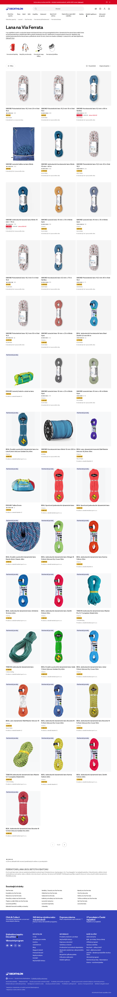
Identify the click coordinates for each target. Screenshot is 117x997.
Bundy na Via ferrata (84, 890)
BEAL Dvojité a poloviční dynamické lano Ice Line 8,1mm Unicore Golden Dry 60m (22, 450)
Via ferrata (58, 872)
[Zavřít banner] (109, 2)
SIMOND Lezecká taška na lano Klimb (19, 164)
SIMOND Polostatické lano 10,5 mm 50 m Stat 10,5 (22, 334)
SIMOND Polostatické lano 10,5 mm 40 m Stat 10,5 (93, 279)
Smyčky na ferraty (25, 54)
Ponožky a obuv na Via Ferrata (16, 898)
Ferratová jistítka (52, 54)
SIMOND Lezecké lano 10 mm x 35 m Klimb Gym (56, 221)
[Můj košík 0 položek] (109, 9)
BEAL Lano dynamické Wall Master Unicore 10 (22, 721)
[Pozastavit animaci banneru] (106, 2)
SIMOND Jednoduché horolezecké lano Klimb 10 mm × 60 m (57, 165)
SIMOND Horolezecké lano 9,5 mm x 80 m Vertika (92, 110)
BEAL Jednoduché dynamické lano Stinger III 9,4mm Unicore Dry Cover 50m (57, 558)
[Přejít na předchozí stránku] (52, 845)
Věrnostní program (102, 15)
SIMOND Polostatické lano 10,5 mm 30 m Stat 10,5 (93, 165)
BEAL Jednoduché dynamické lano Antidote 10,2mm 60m (22, 612)
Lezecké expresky (48, 903)
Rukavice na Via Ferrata (13, 896)
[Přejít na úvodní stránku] (14, 8)
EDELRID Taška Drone (13, 505)
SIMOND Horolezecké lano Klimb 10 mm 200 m (58, 449)
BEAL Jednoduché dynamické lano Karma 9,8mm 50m (92, 558)
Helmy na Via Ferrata (84, 896)
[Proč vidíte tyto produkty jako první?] (87, 66)
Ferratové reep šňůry (39, 55)
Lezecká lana (82, 903)
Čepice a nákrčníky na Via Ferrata (17, 901)
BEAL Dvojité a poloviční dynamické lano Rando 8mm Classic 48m (21, 558)
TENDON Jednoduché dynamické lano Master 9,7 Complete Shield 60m (22, 776)
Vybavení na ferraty (48, 896)
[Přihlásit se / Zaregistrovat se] (104, 9)
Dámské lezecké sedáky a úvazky (17, 906)
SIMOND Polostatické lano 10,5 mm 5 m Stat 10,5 (22, 279)
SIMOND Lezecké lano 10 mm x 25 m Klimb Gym (56, 334)
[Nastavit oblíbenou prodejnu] (96, 9)
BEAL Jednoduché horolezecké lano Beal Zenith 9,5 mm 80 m (91, 334)
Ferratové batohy (12, 54)
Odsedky (45, 906)
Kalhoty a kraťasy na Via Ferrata (52, 898)
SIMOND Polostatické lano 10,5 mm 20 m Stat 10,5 (22, 110)
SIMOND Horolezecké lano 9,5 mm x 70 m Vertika (56, 279)
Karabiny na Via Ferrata (13, 893)
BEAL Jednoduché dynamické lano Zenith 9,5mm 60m (92, 776)
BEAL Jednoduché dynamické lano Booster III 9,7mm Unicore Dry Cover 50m (93, 722)
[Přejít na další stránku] (64, 845)
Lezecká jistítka (11, 903)
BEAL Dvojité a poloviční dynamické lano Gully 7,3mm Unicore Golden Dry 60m (58, 668)
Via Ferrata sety (83, 893)
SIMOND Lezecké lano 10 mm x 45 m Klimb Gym (92, 392)
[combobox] (105, 66)
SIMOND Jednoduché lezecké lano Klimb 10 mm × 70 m (22, 221)
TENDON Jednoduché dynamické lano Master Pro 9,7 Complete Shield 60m (93, 612)
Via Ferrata (9, 890)
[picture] (23, 88)
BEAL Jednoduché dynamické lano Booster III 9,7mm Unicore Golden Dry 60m (22, 830)
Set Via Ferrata (82, 901)
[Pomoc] (100, 9)
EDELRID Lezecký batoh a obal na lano (20, 391)
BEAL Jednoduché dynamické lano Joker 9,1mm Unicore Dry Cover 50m (91, 668)
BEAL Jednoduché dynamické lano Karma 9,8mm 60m (56, 776)
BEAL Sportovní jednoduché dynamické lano (57, 505)
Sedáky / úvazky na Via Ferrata (52, 890)
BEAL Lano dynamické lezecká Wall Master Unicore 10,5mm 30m (92, 450)
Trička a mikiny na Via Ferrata (87, 898)
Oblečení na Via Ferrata (49, 893)
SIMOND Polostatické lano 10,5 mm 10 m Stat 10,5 (58, 110)
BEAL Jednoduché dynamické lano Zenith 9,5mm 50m (56, 612)
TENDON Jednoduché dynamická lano (20, 667)
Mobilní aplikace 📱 (91, 15)
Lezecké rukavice (47, 901)
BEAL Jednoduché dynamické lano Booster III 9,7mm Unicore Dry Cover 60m (57, 722)
